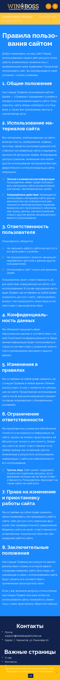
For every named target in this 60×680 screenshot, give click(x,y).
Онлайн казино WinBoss (17, 16)
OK (30, 676)
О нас (8, 657)
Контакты (11, 661)
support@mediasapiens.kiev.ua (23, 635)
